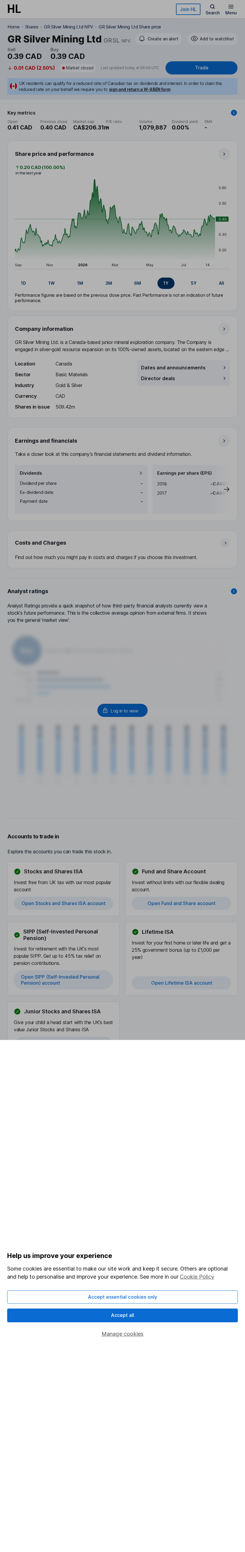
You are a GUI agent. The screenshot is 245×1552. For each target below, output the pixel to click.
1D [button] (23, 283)
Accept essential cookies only (122, 1297)
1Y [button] (166, 283)
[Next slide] (220, 489)
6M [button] (137, 283)
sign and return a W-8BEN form (140, 89)
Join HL (188, 9)
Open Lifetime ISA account (181, 983)
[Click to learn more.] (234, 112)
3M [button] (108, 283)
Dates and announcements (173, 368)
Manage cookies (123, 1334)
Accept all (122, 1315)
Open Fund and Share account (181, 903)
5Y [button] (194, 283)
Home (13, 27)
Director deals (158, 378)
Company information (44, 329)
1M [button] (80, 283)
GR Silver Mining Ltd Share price (130, 27)
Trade (201, 68)
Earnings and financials (46, 441)
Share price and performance (54, 154)
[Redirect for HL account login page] (122, 710)
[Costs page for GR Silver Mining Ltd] (123, 549)
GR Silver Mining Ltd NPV (68, 27)
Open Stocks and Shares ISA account (63, 903)
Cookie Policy (197, 1277)
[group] (122, 283)
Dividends (31, 473)
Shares (32, 27)
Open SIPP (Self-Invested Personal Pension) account (60, 980)
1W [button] (51, 283)
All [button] (221, 283)
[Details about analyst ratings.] (234, 591)
